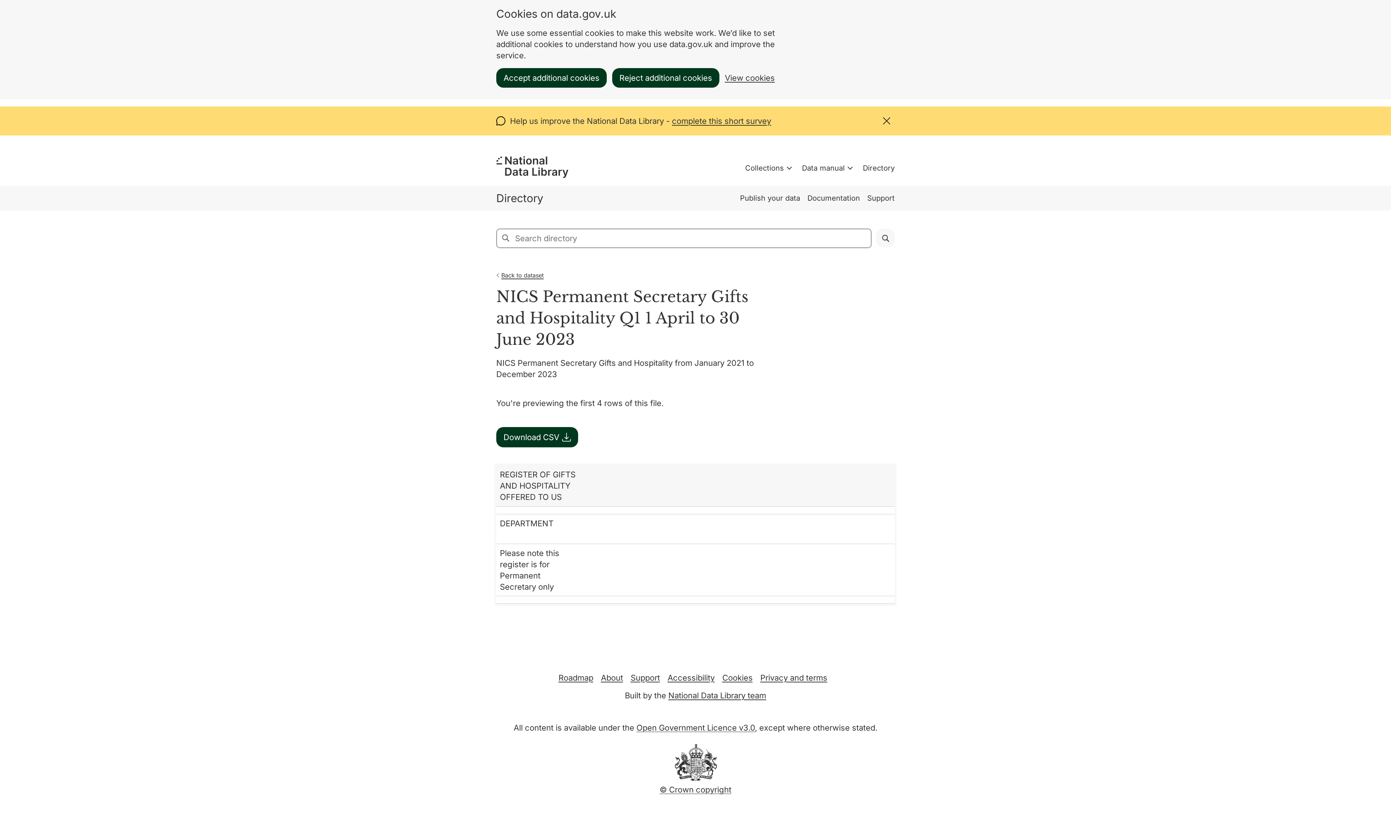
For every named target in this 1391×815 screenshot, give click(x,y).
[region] (695, 534)
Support (881, 198)
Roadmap (576, 677)
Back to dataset (522, 275)
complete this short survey (721, 121)
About (612, 677)
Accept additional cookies (552, 78)
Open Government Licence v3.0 (695, 727)
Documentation (833, 198)
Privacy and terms (793, 677)
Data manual (823, 168)
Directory (879, 168)
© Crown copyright (695, 789)
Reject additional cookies (665, 78)
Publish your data (770, 198)
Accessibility (691, 677)
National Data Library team (717, 695)
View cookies (750, 78)
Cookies (737, 677)
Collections (764, 168)
